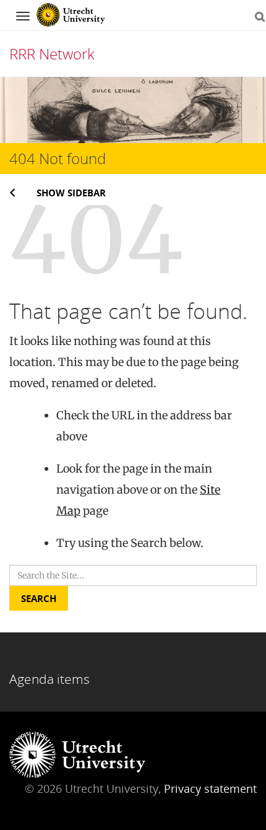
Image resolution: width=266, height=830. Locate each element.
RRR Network (52, 53)
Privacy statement (210, 788)
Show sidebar (71, 192)
